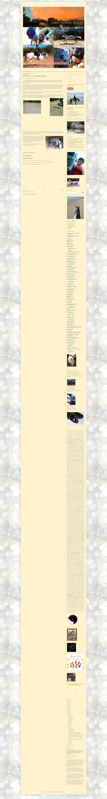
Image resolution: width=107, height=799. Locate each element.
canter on (79, 453)
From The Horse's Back (72, 248)
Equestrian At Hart (71, 319)
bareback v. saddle (81, 442)
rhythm (72, 561)
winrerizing (82, 605)
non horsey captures (76, 534)
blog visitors (74, 448)
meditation (82, 524)
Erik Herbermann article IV (79, 478)
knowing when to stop (71, 514)
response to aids (81, 559)
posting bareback (72, 553)
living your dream (74, 519)
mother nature (79, 527)
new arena (69, 533)
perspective (77, 549)
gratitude (82, 491)
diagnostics (74, 469)
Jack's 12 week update (71, 244)
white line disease (78, 604)
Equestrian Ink (70, 311)
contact (82, 463)
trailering (68, 594)
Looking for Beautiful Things (72, 307)
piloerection (68, 551)
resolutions (72, 559)
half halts (78, 494)
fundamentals (69, 488)
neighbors (83, 532)
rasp (80, 556)
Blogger (63, 791)
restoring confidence (80, 560)
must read (75, 529)
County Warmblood (79, 466)
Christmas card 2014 (70, 457)
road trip (79, 562)
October (70, 719)
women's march (79, 606)
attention (71, 439)
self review (76, 570)
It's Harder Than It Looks (72, 347)
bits (69, 446)
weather (71, 603)
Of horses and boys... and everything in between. (74, 349)
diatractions (78, 469)
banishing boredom (72, 441)
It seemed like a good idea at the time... (74, 332)
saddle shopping (71, 565)
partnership (68, 547)
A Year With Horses (71, 281)
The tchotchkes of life (71, 312)
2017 (83, 433)
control (67, 465)
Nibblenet (69, 228)
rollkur (71, 563)
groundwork (70, 493)
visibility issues (81, 601)
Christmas (78, 456)
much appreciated (71, 529)
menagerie (75, 525)
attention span (75, 439)
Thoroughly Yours (71, 344)
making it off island (80, 522)
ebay (83, 473)
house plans (69, 506)
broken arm (74, 451)
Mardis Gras (77, 523)
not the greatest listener (75, 535)
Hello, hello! (69, 330)
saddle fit (79, 563)
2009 (69, 746)
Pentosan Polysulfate (80, 548)
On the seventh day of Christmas (77, 541)
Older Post (61, 189)
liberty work (78, 517)
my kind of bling (80, 530)
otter (83, 545)
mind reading (79, 526)
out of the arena (70, 546)
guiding (68, 494)
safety (82, 565)
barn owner (77, 443)
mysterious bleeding (72, 531)
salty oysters (75, 566)
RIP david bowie (71, 562)
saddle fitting (72, 564)
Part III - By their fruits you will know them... (74, 113)
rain (74, 556)
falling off (78, 480)
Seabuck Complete (70, 224)
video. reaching (76, 601)
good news (75, 491)
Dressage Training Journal (72, 278)
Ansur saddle (78, 438)
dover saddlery (82, 471)
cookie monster (72, 465)
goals (77, 490)
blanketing (72, 446)
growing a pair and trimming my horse (78, 493)
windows (76, 605)
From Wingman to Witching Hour (73, 334)
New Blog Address (70, 282)
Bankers (77, 441)
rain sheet (78, 556)
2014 (69, 710)
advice (74, 437)
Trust (68, 315)
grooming (68, 492)
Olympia (80, 536)
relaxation (77, 558)
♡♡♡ (77, 430)
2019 (81, 434)
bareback (80, 441)
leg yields (83, 516)
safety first (68, 566)
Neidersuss (79, 532)
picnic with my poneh (77, 550)
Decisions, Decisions (71, 292)
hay (75, 496)
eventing (79, 479)
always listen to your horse (72, 438)
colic (75, 459)
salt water (72, 566)
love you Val (75, 521)
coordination (81, 465)
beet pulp (73, 444)
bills (69, 445)
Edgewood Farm (70, 474)
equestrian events (75, 476)
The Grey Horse (70, 324)
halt (80, 494)
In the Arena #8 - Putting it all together (74, 732)
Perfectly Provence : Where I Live (72, 259)
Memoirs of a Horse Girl (72, 304)
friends (74, 486)
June (69, 725)
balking (68, 441)
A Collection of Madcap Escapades (73, 235)
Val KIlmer (82, 599)
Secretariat (83, 569)
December (70, 717)
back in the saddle (72, 440)
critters (79, 467)
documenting (68, 471)
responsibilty (73, 560)
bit (76, 445)
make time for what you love (73, 522)
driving (75, 473)
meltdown (72, 525)
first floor (76, 483)
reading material (75, 557)
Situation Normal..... (70, 284)
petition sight (74, 750)
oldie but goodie (75, 536)
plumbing (80, 551)
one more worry (73, 544)
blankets (76, 446)
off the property (70, 536)
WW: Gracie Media (70, 277)
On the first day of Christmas (75, 539)
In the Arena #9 (71, 730)
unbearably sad (72, 599)
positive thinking (77, 552)
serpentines (71, 571)
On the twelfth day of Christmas (78, 543)
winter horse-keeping (69, 606)
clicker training (69, 458)
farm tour (73, 481)
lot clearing (80, 520)
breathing (76, 450)
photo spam (82, 549)
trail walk (76, 593)
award (67, 440)
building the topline (74, 452)
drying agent (78, 473)
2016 (76, 433)
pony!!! (68, 552)
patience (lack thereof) (69, 548)
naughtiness (75, 532)
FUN (77, 487)
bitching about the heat (80, 445)
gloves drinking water (72, 490)
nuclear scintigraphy (81, 535)
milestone (76, 526)
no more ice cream (70, 534)
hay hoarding (74, 497)
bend (81, 444)
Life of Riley (70, 301)
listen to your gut (81, 518)
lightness (68, 518)
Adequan (68, 437)
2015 (69, 708)
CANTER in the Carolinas (72, 337)
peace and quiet (75, 548)
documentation (81, 470)
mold (68, 527)
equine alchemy (80, 476)
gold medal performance (70, 491)
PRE (74, 554)
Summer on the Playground (71, 325)
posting (68, 553)
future (76, 488)
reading (72, 557)
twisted (68, 598)
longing (68, 520)
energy (70, 475)
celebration (79, 454)
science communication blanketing (79, 567)
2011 (69, 714)
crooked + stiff (82, 467)
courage (83, 466)
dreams (80, 472)
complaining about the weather (76, 460)
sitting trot (70, 574)
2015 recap (74, 433)
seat (75, 569)
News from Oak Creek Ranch (72, 253)
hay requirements (79, 497)
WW (83, 607)
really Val (79, 557)
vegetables (77, 600)
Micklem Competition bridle (70, 526)
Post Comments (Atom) (30, 191)
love (83, 520)
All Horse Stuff (70, 329)
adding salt (81, 436)
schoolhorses (71, 567)
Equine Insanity (70, 294)
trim (77, 595)
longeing (82, 519)
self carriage (69, 570)
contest (74, 464)
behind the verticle (78, 444)
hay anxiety (78, 496)
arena (67, 439)
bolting (73, 449)
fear (72, 482)
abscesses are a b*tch (76, 436)
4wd (68, 435)
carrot (71, 454)
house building (80, 505)
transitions (69, 595)
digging (82, 469)
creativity (72, 467)
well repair (82, 603)
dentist (68, 469)
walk (71, 602)
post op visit (82, 552)
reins (68, 558)
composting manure (69, 461)
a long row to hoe (72, 435)
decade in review (76, 468)
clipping (82, 458)
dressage (83, 472)
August (70, 722)
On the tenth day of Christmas (77, 542)
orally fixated (74, 545)
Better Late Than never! (71, 322)
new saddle (76, 533)
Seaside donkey (70, 251)
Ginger (80, 489)
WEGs (75, 603)
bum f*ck (78, 452)
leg (77, 516)
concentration (74, 461)
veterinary (69, 601)
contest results (78, 464)
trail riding (72, 593)
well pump (78, 603)
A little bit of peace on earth (71, 262)
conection (79, 461)
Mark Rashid (81, 523)
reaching (68, 557)
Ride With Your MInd (76, 561)
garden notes (68, 489)
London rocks (78, 519)
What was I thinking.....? (72, 314)
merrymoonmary (55, 791)
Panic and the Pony (71, 291)
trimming (80, 595)
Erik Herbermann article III (71, 478)
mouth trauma (72, 528)
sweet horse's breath (71, 273)
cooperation (77, 465)
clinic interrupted (78, 458)
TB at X (69, 309)
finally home (69, 483)
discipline (68, 470)
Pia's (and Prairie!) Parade (72, 271)
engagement (73, 475)
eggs (74, 474)
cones (82, 461)
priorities (68, 555)
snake (74, 574)
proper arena (79, 555)
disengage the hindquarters (74, 470)
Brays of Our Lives (71, 240)
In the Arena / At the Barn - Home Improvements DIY (76, 739)
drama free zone (76, 472)
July (69, 724)
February (70, 742)
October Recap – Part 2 (71, 264)
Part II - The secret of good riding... (73, 112)
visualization (68, 602)
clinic (73, 458)
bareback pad (76, 442)
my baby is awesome (80, 529)
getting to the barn (76, 489)
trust (81, 596)
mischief (83, 526)
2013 (69, 711)
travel (75, 595)
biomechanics (73, 445)
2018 (73, 434)
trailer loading (81, 593)
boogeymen (76, 449)
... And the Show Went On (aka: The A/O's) (74, 272)
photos (73, 550)
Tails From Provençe (71, 258)
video (72, 601)
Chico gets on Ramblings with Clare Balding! (74, 251)
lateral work (81, 515)
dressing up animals (70, 473)
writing (80, 607)
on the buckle (75, 537)
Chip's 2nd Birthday (70, 236)
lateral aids (77, 515)
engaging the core (78, 475)
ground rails (72, 492)
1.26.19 (79, 431)
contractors (82, 464)
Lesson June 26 (70, 279)
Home (43, 189)
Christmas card (82, 456)
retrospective (68, 561)
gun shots (71, 494)
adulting (71, 437)
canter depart (75, 453)
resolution (68, 559)
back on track (78, 440)
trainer (72, 594)
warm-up (76, 602)
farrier (81, 481)
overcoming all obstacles (77, 546)
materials (79, 524)
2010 (69, 715)
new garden (72, 533)
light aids (82, 517)
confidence (68, 462)
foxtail (73, 485)
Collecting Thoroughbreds (72, 286)
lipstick (77, 518)
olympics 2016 (71, 537)
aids (79, 437)
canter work (82, 453)
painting (82, 546)
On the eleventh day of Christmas (75, 538)
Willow (73, 605)
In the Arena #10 (71, 729)
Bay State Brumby (71, 321)
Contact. (69, 238)
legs (68, 517)
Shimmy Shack (81, 572)
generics (72, 489)
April (70, 728)
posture (78, 553)
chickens (72, 456)
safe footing (79, 565)
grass (78, 491)
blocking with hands (79, 447)
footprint (79, 484)
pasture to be (77, 547)
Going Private (70, 246)
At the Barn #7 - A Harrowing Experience (75, 733)
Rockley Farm (70, 243)
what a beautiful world (69, 604)
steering (80, 577)
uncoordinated (76, 599)
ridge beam (82, 561)
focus (67, 484)
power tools (81, 553)
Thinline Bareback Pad (71, 223)
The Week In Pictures (71, 269)
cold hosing (72, 459)
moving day (76, 528)
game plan (79, 488)
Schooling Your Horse (71, 342)
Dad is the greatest (70, 468)
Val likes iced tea (70, 600)
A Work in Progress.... (71, 283)
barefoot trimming (69, 443)
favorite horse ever (69, 482)
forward (82, 484)
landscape (74, 515)
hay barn (82, 496)
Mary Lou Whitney (69, 524)
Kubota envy (76, 514)
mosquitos (74, 527)
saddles (75, 565)
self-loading (80, 570)
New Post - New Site (71, 343)
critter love (76, 467)
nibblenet (83, 533)
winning (79, 605)
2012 (69, 712)
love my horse (70, 521)
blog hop (71, 448)
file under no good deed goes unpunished (79, 482)
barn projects (81, 443)
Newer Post (24, 189)
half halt (74, 494)
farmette (76, 481)
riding (67, 562)
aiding (76, 437)
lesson (71, 517)
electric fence (77, 474)
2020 (83, 434)
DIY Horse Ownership (71, 263)
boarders (81, 448)
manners (74, 523)
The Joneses (69, 297)
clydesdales (68, 459)
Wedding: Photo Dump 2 (71, 320)
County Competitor (73, 466)
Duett (81, 473)
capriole (69, 454)
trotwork (78, 596)
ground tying (77, 492)
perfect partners (69, 549)
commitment (78, 459)
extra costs (68, 480)
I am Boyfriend (70, 296)
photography (69, 550)
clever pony (81, 457)
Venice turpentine (82, 600)
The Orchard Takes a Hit (71, 254)
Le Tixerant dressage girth (72, 225)
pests (79, 549)
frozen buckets (78, 486)
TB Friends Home (71, 351)
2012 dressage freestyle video (79, 432)
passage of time (73, 547)
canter (72, 453)
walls (73, 602)
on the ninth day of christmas (76, 540)
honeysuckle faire (71, 306)
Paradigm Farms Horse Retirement (73, 233)
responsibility (68, 560)
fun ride (83, 487)
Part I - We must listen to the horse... (73, 111)
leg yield (80, 516)
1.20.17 (73, 431)
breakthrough (71, 450)
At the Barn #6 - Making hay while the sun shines (76, 735)
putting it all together (69, 556)
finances (73, 483)
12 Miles (69, 287)
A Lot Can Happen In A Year (72, 305)
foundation (70, 485)
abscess (71, 436)
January (70, 744)
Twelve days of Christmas (79, 597)
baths (70, 444)
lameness (70, 515)
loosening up (76, 520)
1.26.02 (76, 431)
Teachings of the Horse (71, 289)
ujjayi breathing (75, 598)
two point (71, 598)
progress (75, 555)
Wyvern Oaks (70, 266)
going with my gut (81, 490)
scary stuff (79, 566)
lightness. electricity (72, 518)
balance (82, 440)
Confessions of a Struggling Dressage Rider (75, 327)
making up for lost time (69, 523)
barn (74, 443)
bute (81, 452)
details (71, 469)
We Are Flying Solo (71, 256)
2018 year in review (77, 434)
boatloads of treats (69, 449)
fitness (79, 483)
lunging (79, 521)
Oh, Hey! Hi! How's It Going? (72, 340)
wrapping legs (71, 607)
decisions (80, 468)
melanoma (68, 525)
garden (82, 488)
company (69, 460)
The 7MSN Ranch (71, 261)
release (82, 558)
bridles (71, 451)
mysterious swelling (78, 531)
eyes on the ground (73, 480)
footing (75, 484)
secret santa (78, 569)
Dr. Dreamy (69, 472)
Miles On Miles (70, 339)
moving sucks (80, 528)
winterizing (74, 606)
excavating (82, 479)
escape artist (68, 479)
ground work (82, 492)
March (70, 741)
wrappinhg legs (76, 607)
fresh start (70, 486)
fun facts (80, 487)
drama (72, 472)
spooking (68, 577)
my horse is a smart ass (74, 530)
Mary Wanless (74, 524)
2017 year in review (70, 434)
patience (81, 547)
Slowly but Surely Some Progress (72, 310)
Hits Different (70, 239)
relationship (72, 558)
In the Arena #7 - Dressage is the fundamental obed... (75, 737)
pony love (83, 551)
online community (78, 544)
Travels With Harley (71, 299)
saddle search (77, 564)
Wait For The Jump (71, 276)
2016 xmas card (80, 433)
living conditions (69, 519)
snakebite (77, 574)
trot (70, 596)
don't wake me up (73, 471)
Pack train (69, 241)
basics (67, 444)
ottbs (81, 545)
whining (74, 604)
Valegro (74, 600)
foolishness (71, 484)
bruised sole (78, 451)
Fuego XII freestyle (73, 487)
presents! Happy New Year (79, 554)
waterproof (80, 602)
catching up (75, 454)
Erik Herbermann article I (74, 477)
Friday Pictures (70, 234)
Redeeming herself (70, 317)
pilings (82, 550)
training (76, 594)
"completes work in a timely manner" (71, 430)
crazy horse (69, 467)
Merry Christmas (80, 525)
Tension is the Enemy (71, 327)
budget (81, 451)
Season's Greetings (72, 569)
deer (82, 468)
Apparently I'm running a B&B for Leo (73, 267)
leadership (74, 516)
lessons (74, 517)
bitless (67, 446)
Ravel (82, 556)
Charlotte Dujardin (71, 455)
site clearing (76, 573)
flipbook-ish (82, 483)
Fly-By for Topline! (70, 335)
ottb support (78, 545)
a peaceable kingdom (78, 435)
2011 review (73, 432)
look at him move (72, 520)
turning (73, 597)
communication (82, 459)
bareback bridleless (70, 442)
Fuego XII (68, 487)
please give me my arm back (74, 551)
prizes (72, 555)
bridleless (68, 451)
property (82, 555)
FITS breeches (70, 227)
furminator (73, 488)
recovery (83, 557)
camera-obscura (70, 245)
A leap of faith (70, 302)
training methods (80, 594)
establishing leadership (74, 479)
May (69, 726)
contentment (70, 464)
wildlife (70, 605)
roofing (73, 563)
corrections (68, 466)
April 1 (82, 438)
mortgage (71, 527)
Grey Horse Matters (71, 268)
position (71, 552)
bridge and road (81, 450)
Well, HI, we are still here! (71, 274)
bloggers (78, 448)
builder (70, 452)
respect (76, 559)
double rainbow (78, 471)
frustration (82, 486)
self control (73, 570)
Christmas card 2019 (76, 457)
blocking (74, 447)
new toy (80, 533)
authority (82, 439)
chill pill (75, 456)
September (70, 721)
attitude (79, 439)
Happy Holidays (70, 345)
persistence (73, 549)
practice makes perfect (70, 554)
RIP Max (75, 562)
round (76, 563)
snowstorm (72, 575)
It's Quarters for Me (71, 316)
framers (76, 485)
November (70, 718)
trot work (73, 596)
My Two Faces (70, 300)
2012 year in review (69, 433)
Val (79, 599)
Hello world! (69, 249)
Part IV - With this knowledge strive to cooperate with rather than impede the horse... (76, 115)
